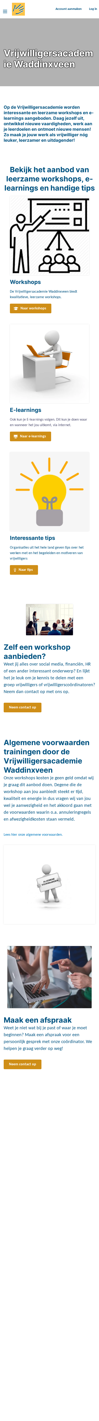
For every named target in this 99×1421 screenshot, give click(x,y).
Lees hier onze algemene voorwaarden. (33, 835)
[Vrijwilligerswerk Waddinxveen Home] (18, 9)
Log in (93, 9)
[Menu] (5, 11)
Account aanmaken (68, 9)
